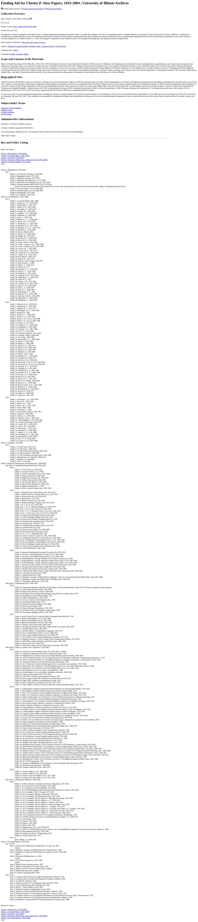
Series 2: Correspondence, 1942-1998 (15, 156)
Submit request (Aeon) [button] (11, 9)
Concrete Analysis (47, 46)
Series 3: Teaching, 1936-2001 (12, 158)
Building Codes (34, 46)
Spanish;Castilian (22, 54)
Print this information (54, 9)
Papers (15, 50)
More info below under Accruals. (33, 42)
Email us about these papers (32, 9)
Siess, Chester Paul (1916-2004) (25, 27)
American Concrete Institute (18, 46)
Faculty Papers (60, 46)
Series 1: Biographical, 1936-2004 (13, 154)
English (12, 54)
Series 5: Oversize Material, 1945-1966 (15, 162)
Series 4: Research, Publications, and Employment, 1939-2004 (24, 160)
